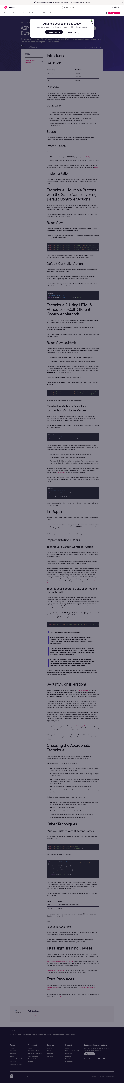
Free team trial (71, 32)
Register (87, 2)
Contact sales (101, 13)
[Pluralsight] (10, 7)
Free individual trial (54, 32)
